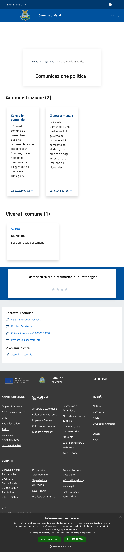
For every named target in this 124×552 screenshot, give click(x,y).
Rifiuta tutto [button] (75, 539)
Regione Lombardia (15, 4)
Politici (5, 429)
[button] (62, 546)
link (93, 532)
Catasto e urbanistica (44, 426)
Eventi (96, 439)
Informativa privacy (73, 480)
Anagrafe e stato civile (44, 409)
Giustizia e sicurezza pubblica (74, 418)
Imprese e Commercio (44, 420)
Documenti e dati (11, 445)
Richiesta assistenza (43, 496)
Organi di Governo (12, 406)
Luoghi (96, 434)
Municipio (18, 235)
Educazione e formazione (70, 408)
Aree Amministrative (13, 412)
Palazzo (15, 229)
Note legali (68, 486)
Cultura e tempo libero (44, 414)
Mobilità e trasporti (42, 432)
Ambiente (68, 437)
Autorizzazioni (70, 453)
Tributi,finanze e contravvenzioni (71, 429)
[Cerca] (117, 15)
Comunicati (99, 412)
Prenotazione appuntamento (40, 472)
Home (35, 61)
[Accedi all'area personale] (110, 4)
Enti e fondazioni (11, 423)
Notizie (97, 406)
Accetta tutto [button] (49, 539)
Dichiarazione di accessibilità (71, 494)
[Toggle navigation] (6, 15)
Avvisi (96, 418)
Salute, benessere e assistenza (73, 445)
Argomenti (48, 61)
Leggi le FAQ (39, 491)
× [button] (120, 517)
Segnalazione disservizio (39, 482)
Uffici (5, 418)
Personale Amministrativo (10, 437)
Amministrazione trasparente (72, 472)
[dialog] (62, 532)
